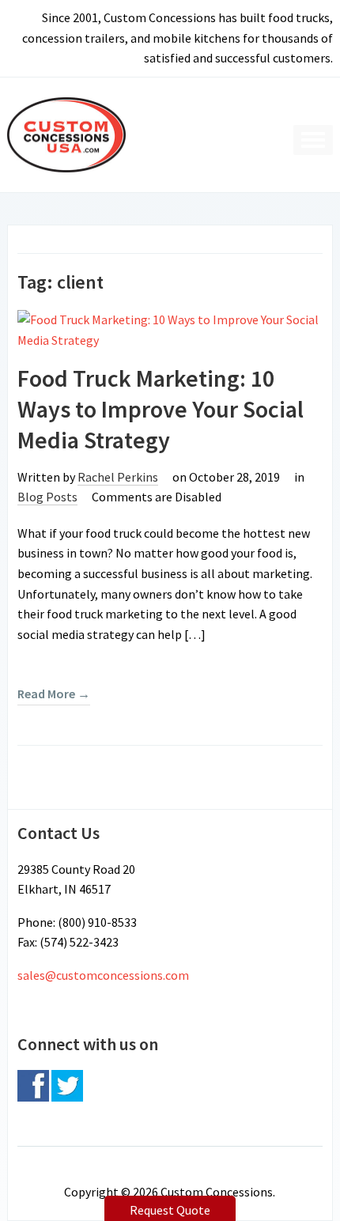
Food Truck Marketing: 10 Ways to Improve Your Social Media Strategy (160, 409)
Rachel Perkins (117, 477)
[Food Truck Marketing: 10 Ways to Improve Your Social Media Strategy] (170, 329)
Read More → (53, 693)
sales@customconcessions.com (103, 975)
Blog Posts (47, 497)
